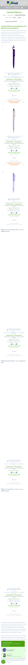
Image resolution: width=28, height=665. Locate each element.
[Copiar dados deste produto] (11, 88)
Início (4, 15)
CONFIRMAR (14, 95)
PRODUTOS (8, 7)
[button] (2, 3)
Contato (16, 7)
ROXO (14, 17)
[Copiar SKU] (9, 74)
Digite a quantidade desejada (14, 91)
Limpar (19, 17)
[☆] (3, 46)
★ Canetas (10, 15)
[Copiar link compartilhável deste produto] (16, 88)
